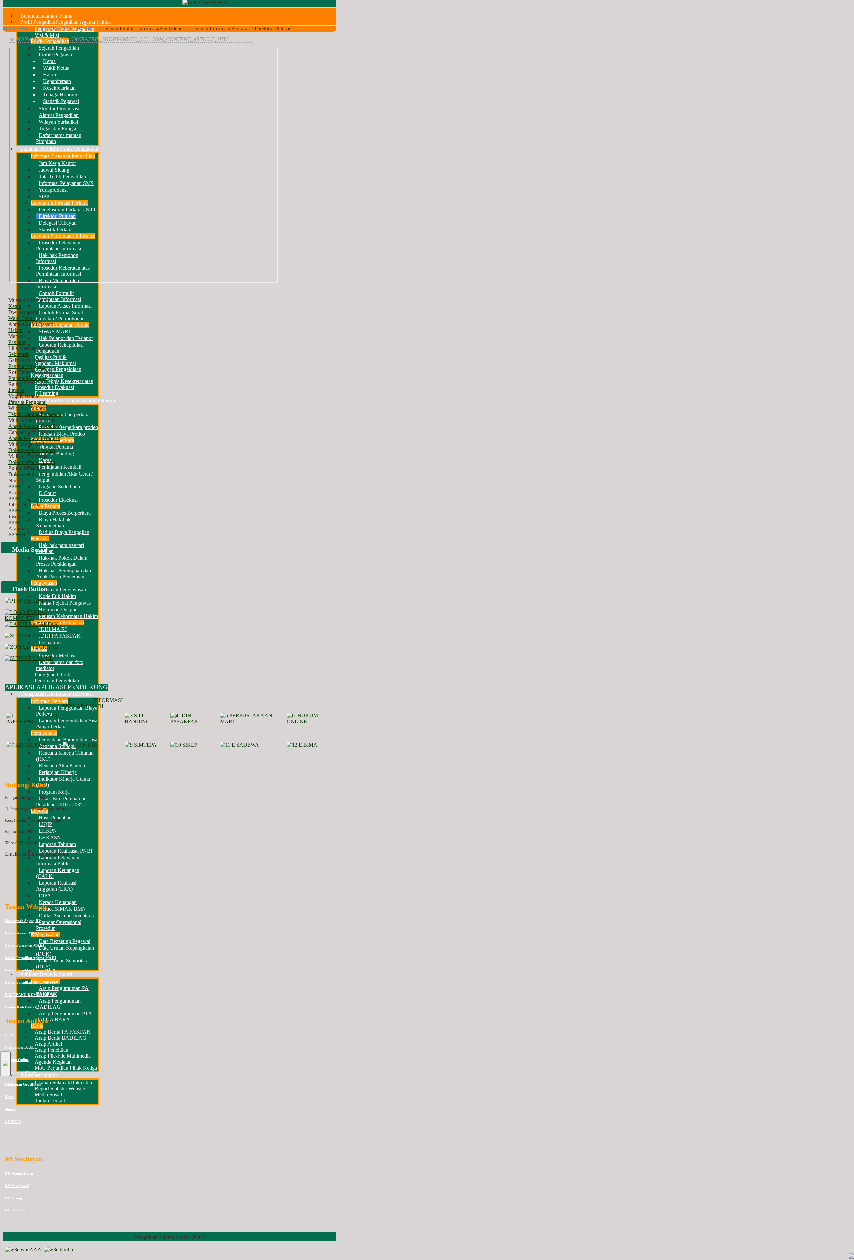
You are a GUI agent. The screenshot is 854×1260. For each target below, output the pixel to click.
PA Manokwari (17, 1186)
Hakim (15, 330)
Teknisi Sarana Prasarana (34, 414)
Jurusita (16, 390)
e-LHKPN (13, 1122)
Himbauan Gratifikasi (23, 1084)
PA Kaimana (15, 1210)
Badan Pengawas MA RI (24, 945)
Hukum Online (17, 1060)
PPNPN (16, 534)
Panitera (16, 342)
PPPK (14, 486)
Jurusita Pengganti (27, 402)
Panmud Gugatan (26, 366)
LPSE (9, 1035)
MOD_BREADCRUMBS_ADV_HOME (48, 28)
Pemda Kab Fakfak (21, 1007)
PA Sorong (13, 1198)
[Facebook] (8, 1116)
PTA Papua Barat (19, 1173)
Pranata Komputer (27, 378)
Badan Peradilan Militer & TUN (31, 982)
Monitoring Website (21, 1072)
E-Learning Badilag (21, 1047)
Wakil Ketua (21, 318)
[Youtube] (21, 1116)
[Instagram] (34, 1116)
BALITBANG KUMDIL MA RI (29, 995)
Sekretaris (18, 354)
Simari (10, 1109)
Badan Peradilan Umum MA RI (30, 970)
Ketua (14, 306)
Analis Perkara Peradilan (34, 426)
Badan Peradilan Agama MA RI (30, 958)
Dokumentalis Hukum (31, 450)
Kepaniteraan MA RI (22, 933)
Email (9, 1097)
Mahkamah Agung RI (22, 921)
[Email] (46, 1116)
